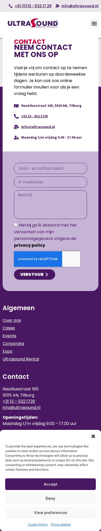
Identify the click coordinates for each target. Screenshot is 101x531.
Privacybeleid (61, 524)
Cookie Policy (38, 524)
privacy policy (29, 245)
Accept (50, 484)
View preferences (50, 512)
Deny (50, 498)
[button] (93, 436)
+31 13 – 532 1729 (19, 401)
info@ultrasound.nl (21, 408)
